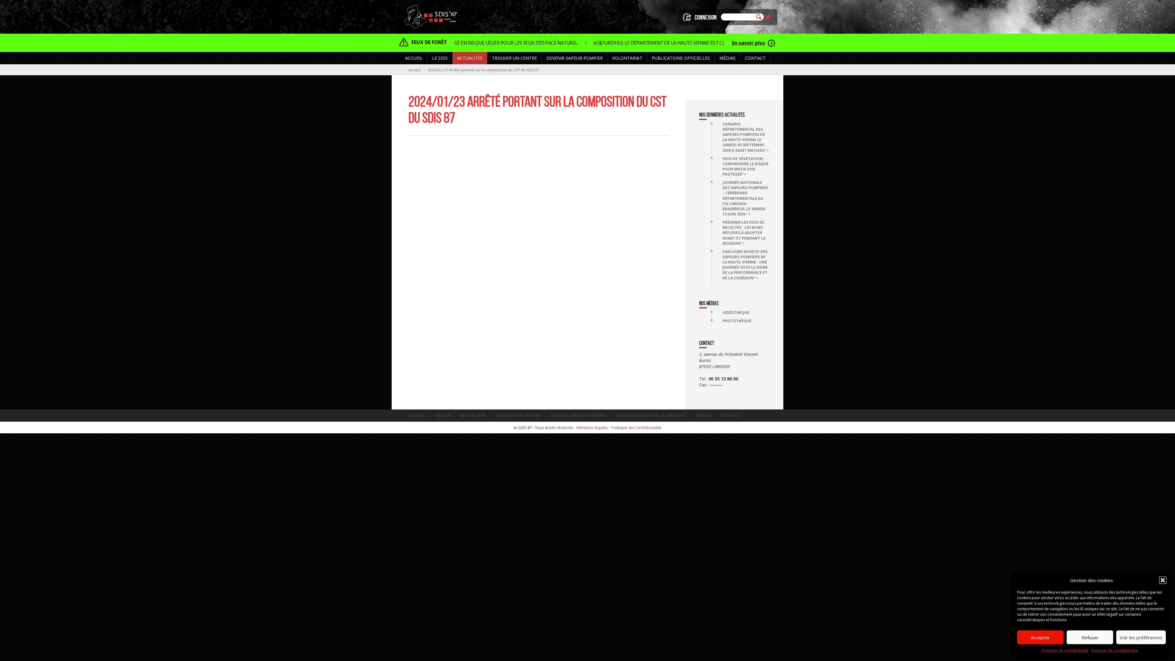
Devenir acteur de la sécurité (651, 415)
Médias (704, 415)
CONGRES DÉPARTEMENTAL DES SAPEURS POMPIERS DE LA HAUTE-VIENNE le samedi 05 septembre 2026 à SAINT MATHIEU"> (745, 137)
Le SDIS (443, 415)
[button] (1163, 580)
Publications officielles (681, 58)
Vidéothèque (735, 312)
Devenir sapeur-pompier (578, 415)
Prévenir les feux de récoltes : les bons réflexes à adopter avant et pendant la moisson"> (744, 233)
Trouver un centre (517, 415)
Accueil (414, 58)
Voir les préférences (1141, 637)
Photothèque (737, 320)
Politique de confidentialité (1065, 650)
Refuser (1090, 637)
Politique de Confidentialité (636, 427)
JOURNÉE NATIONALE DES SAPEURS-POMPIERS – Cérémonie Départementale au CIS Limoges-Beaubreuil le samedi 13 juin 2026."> (745, 198)
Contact (755, 58)
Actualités (470, 58)
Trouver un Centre (514, 58)
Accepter (1040, 637)
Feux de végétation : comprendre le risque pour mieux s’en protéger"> (745, 166)
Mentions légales (592, 427)
